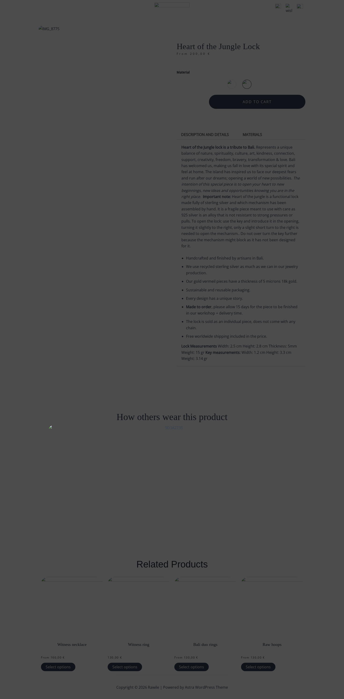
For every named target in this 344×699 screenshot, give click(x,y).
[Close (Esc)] (339, 5)
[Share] (328, 5)
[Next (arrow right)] (336, 349)
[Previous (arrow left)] (8, 349)
